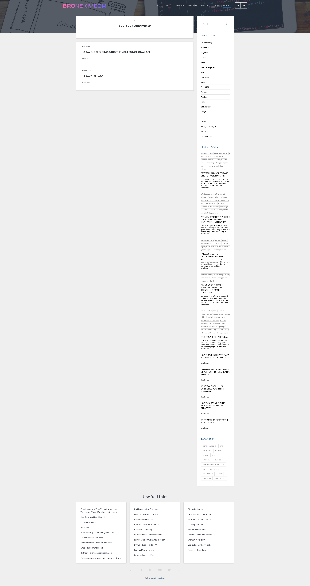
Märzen (218, 240)
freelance (219, 451)
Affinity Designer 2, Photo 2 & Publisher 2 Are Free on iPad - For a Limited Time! (215, 219)
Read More (86, 58)
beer (212, 240)
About (158, 5)
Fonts (203, 102)
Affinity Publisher (212, 213)
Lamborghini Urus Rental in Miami (149, 539)
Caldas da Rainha (219, 317)
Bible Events (86, 527)
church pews (214, 281)
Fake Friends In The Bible (92, 537)
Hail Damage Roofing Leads (146, 509)
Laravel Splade (92, 76)
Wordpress (205, 48)
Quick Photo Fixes (207, 153)
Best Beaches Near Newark (93, 517)
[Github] (150, 570)
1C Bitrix (204, 57)
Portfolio (179, 5)
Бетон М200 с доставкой (199, 519)
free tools (207, 451)
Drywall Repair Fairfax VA (145, 545)
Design (203, 112)
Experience (192, 5)
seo (204, 469)
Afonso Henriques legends (210, 330)
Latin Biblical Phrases (144, 519)
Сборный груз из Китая (145, 555)
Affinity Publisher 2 (213, 197)
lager (208, 247)
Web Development (208, 67)
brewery (223, 250)
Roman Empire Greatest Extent (148, 534)
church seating (217, 278)
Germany (204, 131)
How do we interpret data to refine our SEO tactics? (215, 356)
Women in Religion (196, 539)
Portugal (204, 92)
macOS (203, 72)
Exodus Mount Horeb (144, 550)
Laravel (203, 121)
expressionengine (209, 446)
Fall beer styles (224, 247)
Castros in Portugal (218, 327)
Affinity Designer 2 (207, 194)
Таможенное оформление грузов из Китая (101, 558)
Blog (217, 5)
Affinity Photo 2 (220, 194)
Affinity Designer (216, 210)
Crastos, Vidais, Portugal (214, 337)
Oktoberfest (205, 240)
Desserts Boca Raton (197, 550)
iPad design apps (207, 200)
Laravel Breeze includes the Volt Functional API (116, 52)
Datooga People (195, 524)
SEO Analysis (214, 469)
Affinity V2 (224, 197)
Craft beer (214, 247)
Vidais (210, 311)
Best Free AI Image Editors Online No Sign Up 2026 (214, 174)
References (205, 5)
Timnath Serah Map (197, 529)
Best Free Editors (214, 160)
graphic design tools (222, 200)
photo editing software (209, 203)
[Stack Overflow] (140, 570)
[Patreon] (169, 570)
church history (218, 275)
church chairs (205, 278)
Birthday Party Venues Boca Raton (96, 553)
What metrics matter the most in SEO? (214, 421)
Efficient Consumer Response (201, 534)
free (221, 446)
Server (203, 62)
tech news (207, 478)
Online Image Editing (213, 163)
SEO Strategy (208, 474)
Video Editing (220, 478)
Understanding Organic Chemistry (96, 542)
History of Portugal (208, 126)
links (214, 455)
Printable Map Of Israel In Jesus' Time (98, 532)
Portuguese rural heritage (210, 320)
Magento (204, 52)
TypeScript (205, 77)
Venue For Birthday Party (199, 545)
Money (203, 82)
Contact (227, 5)
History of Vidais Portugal (214, 314)
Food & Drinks (206, 136)
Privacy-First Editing (221, 153)
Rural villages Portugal (219, 333)
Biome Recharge (195, 509)
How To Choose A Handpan (146, 524)
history (218, 243)
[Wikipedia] (179, 570)
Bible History (206, 107)
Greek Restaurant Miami (92, 547)
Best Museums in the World (200, 514)
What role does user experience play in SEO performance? (212, 389)
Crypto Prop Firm (88, 522)
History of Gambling (143, 529)
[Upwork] (160, 570)
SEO (202, 116)
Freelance (204, 97)
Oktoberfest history (207, 243)
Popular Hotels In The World (147, 514)
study (219, 474)
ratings (218, 460)
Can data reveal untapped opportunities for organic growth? (215, 372)
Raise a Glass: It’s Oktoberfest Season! (212, 255)
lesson (205, 455)
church (227, 275)
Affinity (203, 197)
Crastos (203, 311)
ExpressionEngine (207, 43)
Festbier (224, 240)
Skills (167, 5)
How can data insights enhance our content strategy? (213, 406)
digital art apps (213, 207)
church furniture (206, 275)
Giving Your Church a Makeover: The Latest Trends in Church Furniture (212, 289)
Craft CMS (205, 87)
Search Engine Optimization (213, 464)
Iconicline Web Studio (158, 578)
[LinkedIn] (131, 570)
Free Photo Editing (212, 166)
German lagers (206, 250)
